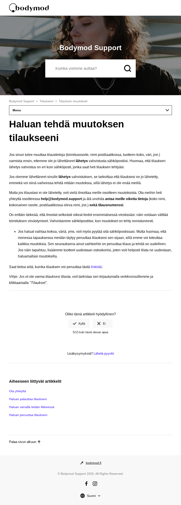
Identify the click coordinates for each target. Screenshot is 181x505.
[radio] (79, 323)
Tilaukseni (46, 101)
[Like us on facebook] (86, 483)
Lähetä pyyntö (104, 353)
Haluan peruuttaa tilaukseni (28, 415)
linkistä (96, 267)
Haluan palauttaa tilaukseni (28, 399)
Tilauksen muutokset (73, 101)
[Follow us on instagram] (95, 483)
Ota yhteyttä (17, 391)
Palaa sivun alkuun (22, 442)
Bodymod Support (21, 101)
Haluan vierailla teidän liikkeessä (31, 407)
